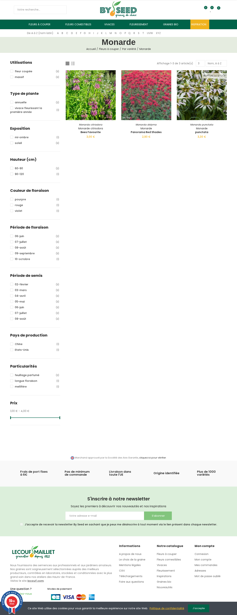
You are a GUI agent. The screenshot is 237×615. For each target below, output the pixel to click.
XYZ (158, 33)
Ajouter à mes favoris (106, 84)
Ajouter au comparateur (106, 76)
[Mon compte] (225, 9)
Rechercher (61, 10)
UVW (150, 33)
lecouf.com (35, 581)
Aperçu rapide (106, 91)
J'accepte (199, 608)
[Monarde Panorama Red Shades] (146, 95)
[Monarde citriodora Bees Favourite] (91, 95)
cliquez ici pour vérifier (152, 457)
